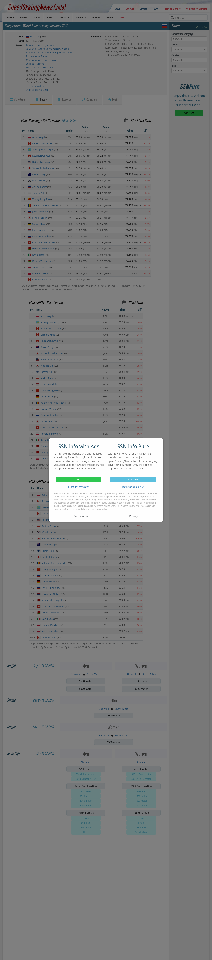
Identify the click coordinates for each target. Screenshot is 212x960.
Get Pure (133, 479)
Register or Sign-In (133, 486)
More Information (78, 486)
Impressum (81, 516)
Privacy (133, 516)
